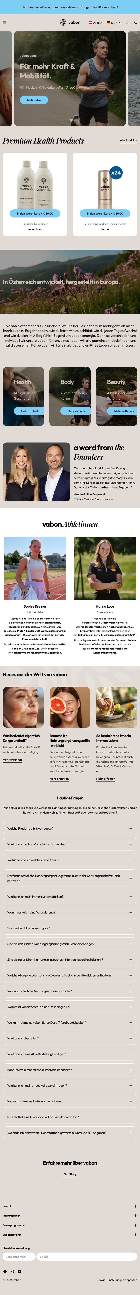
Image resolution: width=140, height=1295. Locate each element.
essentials (35, 229)
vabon (17, 1280)
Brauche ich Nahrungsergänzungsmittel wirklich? (70, 740)
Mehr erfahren (12, 759)
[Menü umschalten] (4, 22)
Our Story (70, 1174)
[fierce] (105, 185)
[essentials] (35, 185)
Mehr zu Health (30, 411)
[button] (102, 22)
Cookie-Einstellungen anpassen (116, 1280)
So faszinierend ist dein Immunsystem (113, 738)
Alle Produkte (128, 140)
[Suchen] (118, 22)
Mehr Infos (34, 100)
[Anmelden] (133, 1256)
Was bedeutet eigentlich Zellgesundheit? (21, 738)
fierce (105, 229)
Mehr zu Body (76, 411)
